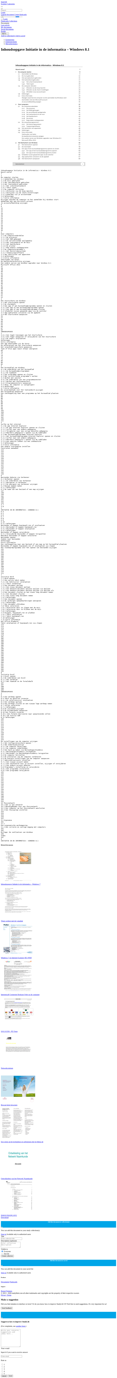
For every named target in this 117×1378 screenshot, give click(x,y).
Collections (13, 21)
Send (10, 1376)
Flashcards (5, 21)
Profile (3, 31)
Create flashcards (20, 15)
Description (9, 1241)
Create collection (7, 1256)
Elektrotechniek (11, 42)
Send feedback (7, 1308)
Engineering (9, 40)
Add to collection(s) (8, 36)
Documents (5, 1282)
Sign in (3, 1234)
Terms (9, 1295)
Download (5, 1217)
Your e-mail (5, 1348)
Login (3, 12)
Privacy (4, 1295)
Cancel (4, 1376)
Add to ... (5, 34)
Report (3, 1291)
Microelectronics (11, 44)
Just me (6, 1254)
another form (21, 1326)
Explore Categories (8, 4)
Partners (9, 1291)
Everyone (7, 1251)
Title (2, 1236)
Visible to (4, 1249)
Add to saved (20, 36)
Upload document (7, 15)
